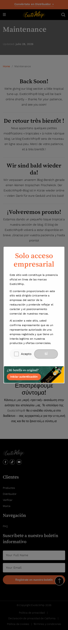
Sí (46, 353)
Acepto (26, 354)
